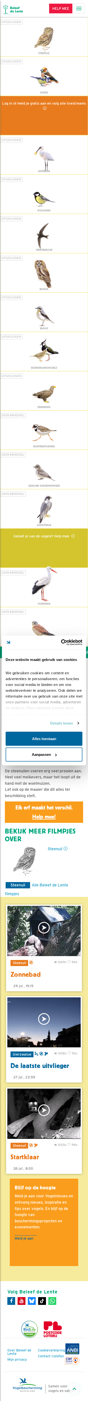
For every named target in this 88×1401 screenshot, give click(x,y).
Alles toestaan (44, 738)
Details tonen (61, 723)
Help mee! (44, 817)
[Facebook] (11, 1301)
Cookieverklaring (51, 1350)
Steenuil (55, 849)
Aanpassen (41, 754)
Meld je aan (24, 1238)
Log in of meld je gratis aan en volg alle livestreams (44, 103)
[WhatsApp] (52, 1301)
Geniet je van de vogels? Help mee (41, 536)
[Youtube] (21, 1301)
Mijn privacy (17, 1359)
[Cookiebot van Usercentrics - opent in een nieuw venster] (62, 642)
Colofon (58, 1356)
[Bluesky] (32, 1301)
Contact (44, 1356)
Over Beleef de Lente (19, 1352)
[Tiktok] (42, 1301)
